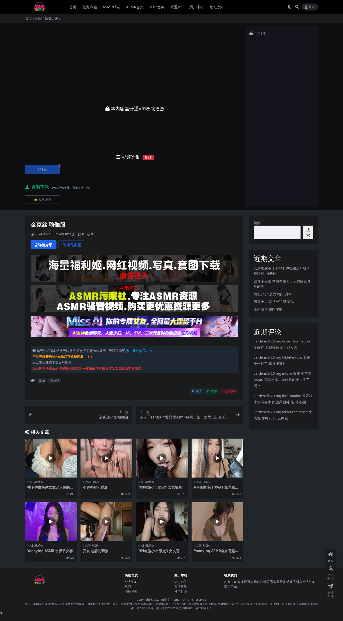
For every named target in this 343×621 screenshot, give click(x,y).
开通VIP (177, 7)
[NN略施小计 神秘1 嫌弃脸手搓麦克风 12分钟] (217, 458)
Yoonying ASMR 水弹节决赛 (50, 550)
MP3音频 (157, 7)
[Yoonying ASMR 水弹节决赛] (51, 521)
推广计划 (180, 591)
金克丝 (54, 381)
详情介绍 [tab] (45, 244)
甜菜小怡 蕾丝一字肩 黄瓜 (274, 301)
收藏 (214, 391)
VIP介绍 (180, 581)
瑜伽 (42, 381)
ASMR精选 (111, 7)
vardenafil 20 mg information (277, 395)
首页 (73, 7)
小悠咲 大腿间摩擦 (268, 309)
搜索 (257, 222)
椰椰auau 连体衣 (275, 418)
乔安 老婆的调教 (95, 550)
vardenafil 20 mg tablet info (276, 357)
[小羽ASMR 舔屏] (106, 458)
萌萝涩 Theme (170, 600)
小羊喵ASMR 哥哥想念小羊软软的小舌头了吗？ (282, 379)
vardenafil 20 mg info (271, 373)
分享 (198, 391)
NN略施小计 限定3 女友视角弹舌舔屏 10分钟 (160, 552)
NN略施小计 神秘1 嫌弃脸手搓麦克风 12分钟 (216, 489)
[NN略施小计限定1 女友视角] (162, 458)
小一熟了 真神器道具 (270, 363)
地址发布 (217, 7)
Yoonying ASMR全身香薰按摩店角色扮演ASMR (216, 552)
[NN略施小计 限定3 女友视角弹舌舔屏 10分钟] (162, 521)
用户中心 (196, 7)
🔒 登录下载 (43, 199)
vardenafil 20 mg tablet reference (280, 411)
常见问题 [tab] (74, 244)
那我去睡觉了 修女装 (281, 347)
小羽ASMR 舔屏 (95, 487)
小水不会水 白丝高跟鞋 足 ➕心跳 (280, 402)
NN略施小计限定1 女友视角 (160, 487)
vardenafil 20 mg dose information (282, 341)
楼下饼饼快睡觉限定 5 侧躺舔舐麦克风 (50, 489)
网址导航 (131, 591)
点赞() (231, 391)
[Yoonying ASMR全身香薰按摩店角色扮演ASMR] (217, 521)
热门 (128, 586)
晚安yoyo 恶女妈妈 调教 (272, 294)
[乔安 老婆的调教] (106, 521)
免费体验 (89, 7)
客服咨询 (180, 586)
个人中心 (131, 581)
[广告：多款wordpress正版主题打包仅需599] (134, 269)
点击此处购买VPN (139, 351)
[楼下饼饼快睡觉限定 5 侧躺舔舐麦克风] (51, 458)
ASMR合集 (135, 7)
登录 (311, 7)
